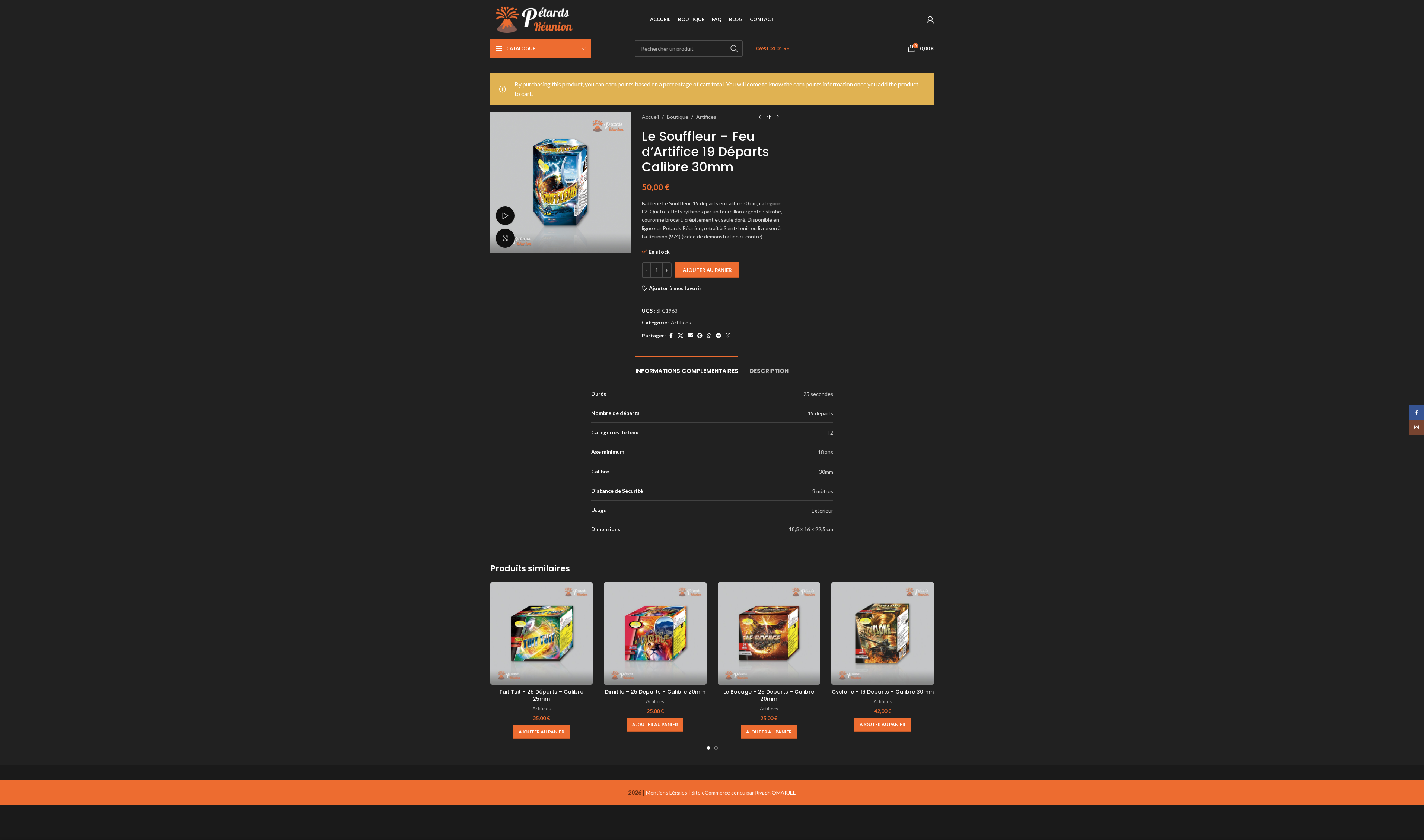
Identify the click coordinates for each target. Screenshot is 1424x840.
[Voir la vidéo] (505, 215)
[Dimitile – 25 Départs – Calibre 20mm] (655, 633)
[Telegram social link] (718, 336)
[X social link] (680, 336)
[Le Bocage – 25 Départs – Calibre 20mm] (769, 633)
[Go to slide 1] (708, 748)
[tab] (686, 367)
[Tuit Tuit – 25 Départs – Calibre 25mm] (541, 633)
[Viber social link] (728, 336)
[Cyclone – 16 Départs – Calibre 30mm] (882, 633)
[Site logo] (536, 19)
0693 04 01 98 (772, 48)
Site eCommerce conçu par (743, 792)
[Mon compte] (930, 19)
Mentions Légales (666, 792)
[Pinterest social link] (700, 336)
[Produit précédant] (759, 116)
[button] (541, 732)
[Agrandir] (505, 238)
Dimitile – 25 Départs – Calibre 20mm (655, 691)
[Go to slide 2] (716, 748)
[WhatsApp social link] (709, 336)
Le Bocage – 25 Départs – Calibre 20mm (768, 695)
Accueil (650, 117)
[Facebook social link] (671, 336)
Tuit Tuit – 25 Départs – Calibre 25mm (541, 695)
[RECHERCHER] (734, 48)
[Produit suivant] (777, 116)
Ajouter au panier (707, 270)
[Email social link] (690, 336)
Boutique (677, 117)
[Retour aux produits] (768, 116)
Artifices (706, 117)
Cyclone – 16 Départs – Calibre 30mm (883, 691)
